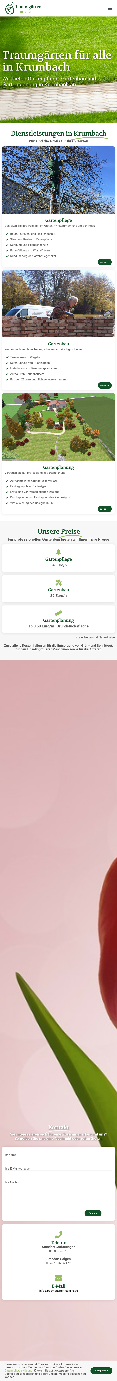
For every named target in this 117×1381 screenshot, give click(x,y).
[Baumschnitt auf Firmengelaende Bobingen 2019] (58, 148)
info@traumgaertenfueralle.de (58, 1290)
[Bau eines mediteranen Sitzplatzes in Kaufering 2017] (58, 271)
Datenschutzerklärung (18, 1370)
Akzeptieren (101, 1370)
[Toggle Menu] (110, 8)
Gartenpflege (58, 220)
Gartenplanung (58, 467)
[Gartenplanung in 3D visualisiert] (58, 394)
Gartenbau (58, 344)
